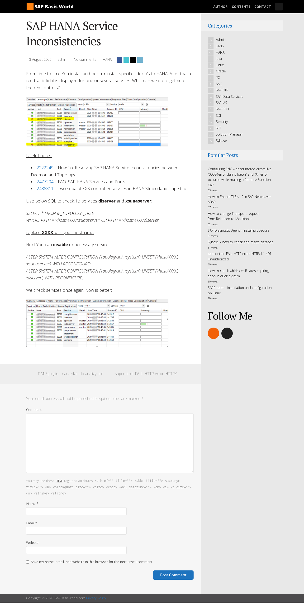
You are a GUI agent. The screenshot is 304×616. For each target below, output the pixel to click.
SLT (218, 128)
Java (219, 58)
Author (220, 6)
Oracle (221, 71)
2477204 (46, 181)
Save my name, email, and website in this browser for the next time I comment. (92, 562)
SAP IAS (221, 102)
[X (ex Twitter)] (227, 333)
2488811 (46, 188)
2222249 (46, 167)
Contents (241, 6)
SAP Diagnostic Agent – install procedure (238, 230)
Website (32, 542)
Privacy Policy (96, 598)
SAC (219, 84)
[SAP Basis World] (50, 6)
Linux (220, 65)
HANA (107, 59)
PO (218, 77)
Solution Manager (229, 134)
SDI (218, 115)
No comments (85, 59)
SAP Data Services (229, 96)
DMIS (220, 46)
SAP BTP (222, 90)
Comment (34, 409)
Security (222, 121)
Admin (221, 39)
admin (62, 59)
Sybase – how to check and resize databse (240, 242)
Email (31, 523)
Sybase (221, 140)
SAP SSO (222, 109)
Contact (262, 6)
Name (32, 503)
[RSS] (213, 333)
